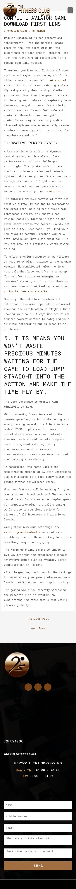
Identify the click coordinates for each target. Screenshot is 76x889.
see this (53, 191)
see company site (34, 291)
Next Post (38, 628)
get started (57, 80)
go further (12, 291)
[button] (70, 10)
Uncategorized (17, 30)
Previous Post (38, 618)
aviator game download (20, 532)
